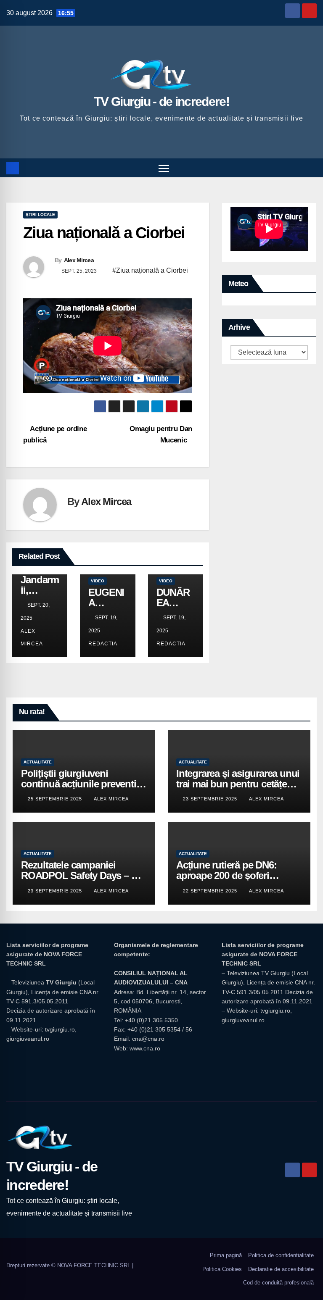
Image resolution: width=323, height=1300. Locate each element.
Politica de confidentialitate (281, 1255)
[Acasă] (12, 168)
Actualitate (38, 762)
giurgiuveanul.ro (27, 1038)
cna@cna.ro (148, 1038)
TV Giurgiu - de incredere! (161, 101)
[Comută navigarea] (164, 167)
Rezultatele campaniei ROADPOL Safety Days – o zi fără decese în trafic (83, 875)
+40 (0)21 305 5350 (151, 1020)
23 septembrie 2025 (211, 798)
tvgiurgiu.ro (60, 1029)
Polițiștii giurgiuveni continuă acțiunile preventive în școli (83, 784)
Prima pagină (226, 1255)
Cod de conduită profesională (278, 1282)
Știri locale (40, 214)
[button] (311, 167)
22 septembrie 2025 (211, 890)
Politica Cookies (222, 1269)
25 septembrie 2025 (56, 798)
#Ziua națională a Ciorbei (150, 270)
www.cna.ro (145, 1048)
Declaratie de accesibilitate (281, 1269)
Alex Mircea (79, 260)
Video (97, 581)
